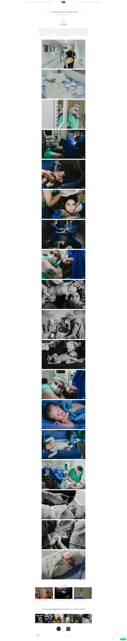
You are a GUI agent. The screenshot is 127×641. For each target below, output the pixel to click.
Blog (81, 2)
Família (50, 2)
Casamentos (45, 2)
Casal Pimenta (31, 2)
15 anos (77, 2)
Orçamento (85, 2)
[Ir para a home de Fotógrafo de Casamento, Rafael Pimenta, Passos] (63, 2)
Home (26, 2)
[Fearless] (68, 628)
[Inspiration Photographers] (59, 628)
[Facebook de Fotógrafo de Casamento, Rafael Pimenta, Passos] (37, 635)
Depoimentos (91, 2)
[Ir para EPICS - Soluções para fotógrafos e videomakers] (68, 635)
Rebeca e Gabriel (54, 33)
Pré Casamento (38, 2)
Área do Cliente (98, 2)
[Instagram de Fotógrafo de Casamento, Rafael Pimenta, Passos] (38, 635)
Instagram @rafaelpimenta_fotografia (63, 609)
